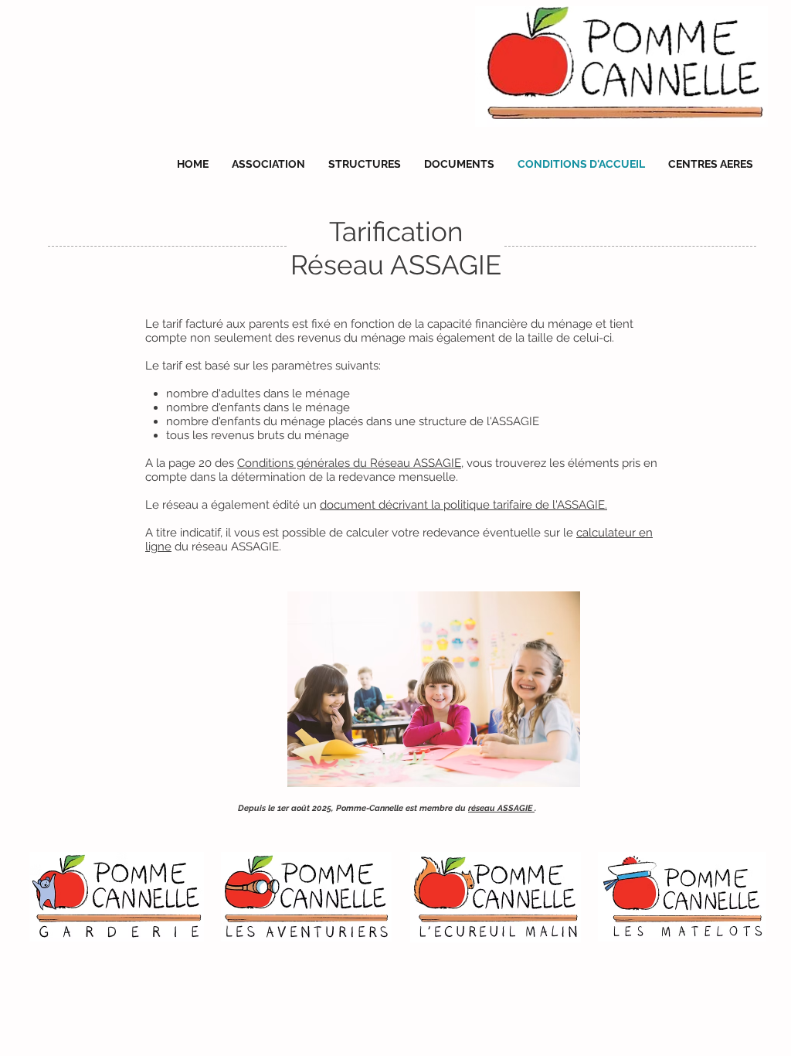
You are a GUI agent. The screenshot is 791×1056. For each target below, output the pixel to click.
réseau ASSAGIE (501, 808)
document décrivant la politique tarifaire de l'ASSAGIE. (463, 505)
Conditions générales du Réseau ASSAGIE (349, 463)
